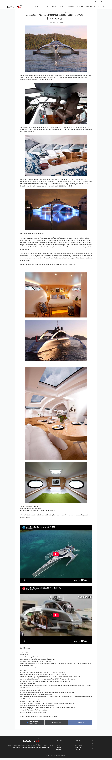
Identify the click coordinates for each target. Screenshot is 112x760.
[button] (99, 6)
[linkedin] (104, 2)
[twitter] (98, 2)
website (54, 716)
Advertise (26, 2)
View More (89, 6)
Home (8, 2)
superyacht (50, 75)
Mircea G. (60, 22)
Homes (46, 6)
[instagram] (101, 2)
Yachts (61, 6)
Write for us (37, 2)
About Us (77, 749)
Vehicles (80, 6)
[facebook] (95, 2)
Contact (17, 2)
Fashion (38, 6)
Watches (71, 6)
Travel (53, 6)
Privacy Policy (79, 747)
